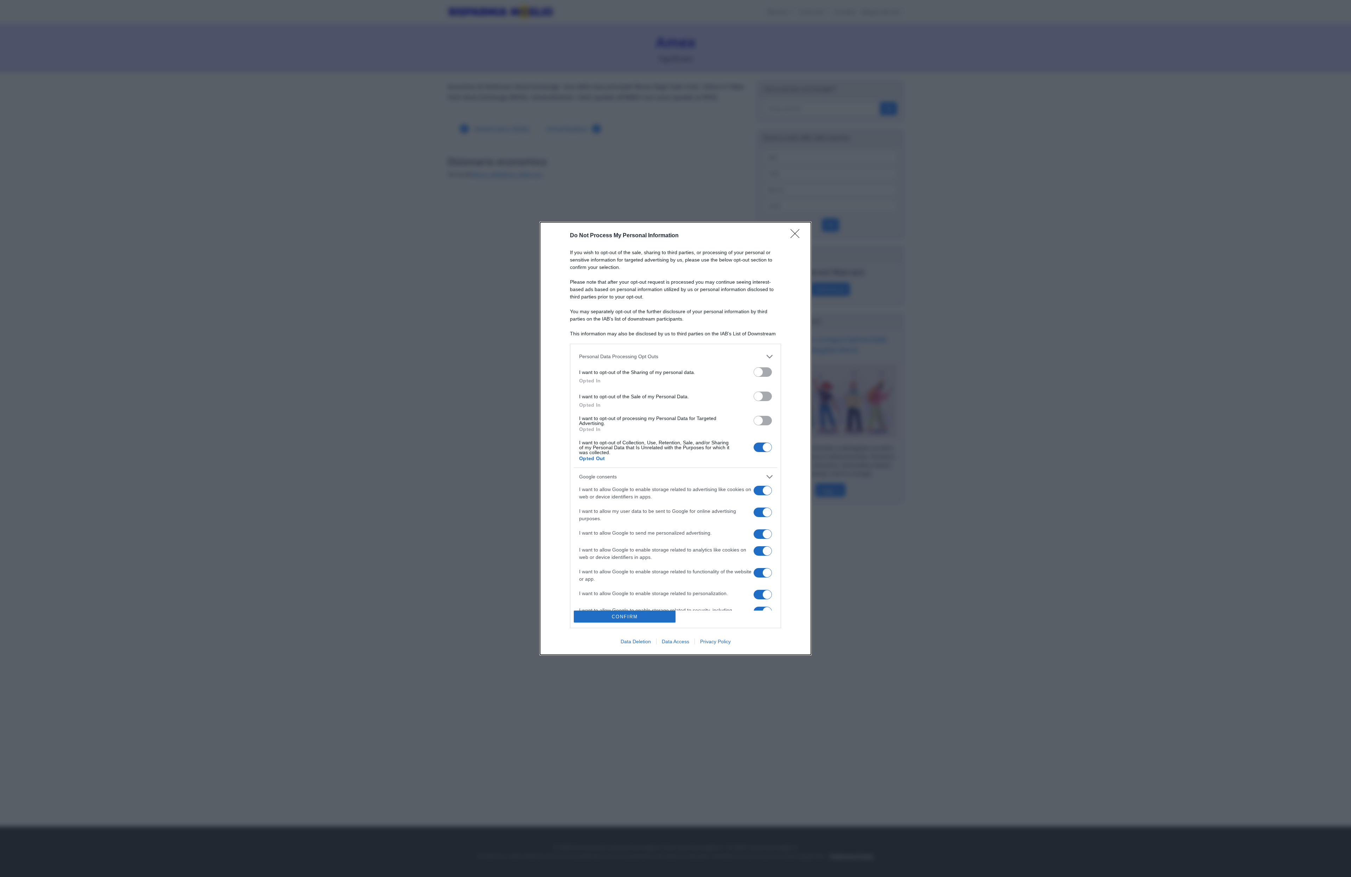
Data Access (675, 641)
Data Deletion (636, 641)
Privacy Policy (715, 641)
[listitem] (675, 356)
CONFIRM (625, 616)
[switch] (763, 372)
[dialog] (675, 438)
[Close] (797, 236)
